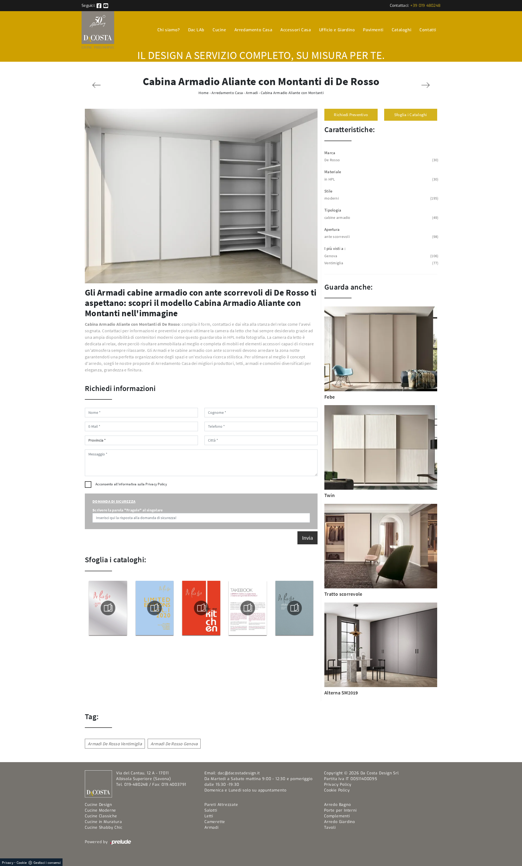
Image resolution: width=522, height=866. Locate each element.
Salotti (210, 810)
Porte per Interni (340, 810)
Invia (307, 537)
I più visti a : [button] (335, 248)
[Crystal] (96, 85)
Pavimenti (373, 30)
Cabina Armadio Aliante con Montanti (292, 92)
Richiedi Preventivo (351, 114)
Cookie (22, 862)
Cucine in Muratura (103, 821)
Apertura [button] (332, 229)
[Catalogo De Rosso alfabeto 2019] (294, 608)
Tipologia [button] (332, 210)
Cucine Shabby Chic (103, 827)
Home (203, 92)
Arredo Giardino (339, 821)
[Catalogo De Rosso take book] (248, 608)
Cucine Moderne (100, 810)
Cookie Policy (337, 790)
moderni (380, 198)
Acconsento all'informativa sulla (131, 484)
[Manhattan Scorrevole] (425, 85)
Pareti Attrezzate (221, 804)
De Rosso (380, 159)
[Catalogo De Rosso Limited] (154, 608)
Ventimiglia (380, 262)
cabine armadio (380, 217)
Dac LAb (196, 30)
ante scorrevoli (380, 236)
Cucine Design (98, 804)
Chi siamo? (168, 30)
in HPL (380, 179)
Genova (380, 255)
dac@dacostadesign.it (239, 773)
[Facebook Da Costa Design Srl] (99, 5)
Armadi (252, 92)
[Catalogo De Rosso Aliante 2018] (108, 608)
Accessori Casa (295, 30)
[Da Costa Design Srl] (98, 29)
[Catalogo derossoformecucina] (201, 608)
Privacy (7, 862)
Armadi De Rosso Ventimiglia (115, 743)
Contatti (428, 30)
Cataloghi (401, 30)
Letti (208, 816)
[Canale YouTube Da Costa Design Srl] (105, 5)
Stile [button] (328, 191)
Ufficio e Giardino (337, 30)
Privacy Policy (156, 484)
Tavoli (330, 827)
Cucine (219, 30)
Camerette (214, 821)
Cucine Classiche (101, 816)
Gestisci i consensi (47, 862)
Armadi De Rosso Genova (174, 743)
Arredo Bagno (337, 804)
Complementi (337, 816)
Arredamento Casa (253, 30)
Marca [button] (329, 152)
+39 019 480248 (425, 5)
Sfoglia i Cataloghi (410, 114)
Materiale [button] (332, 171)
